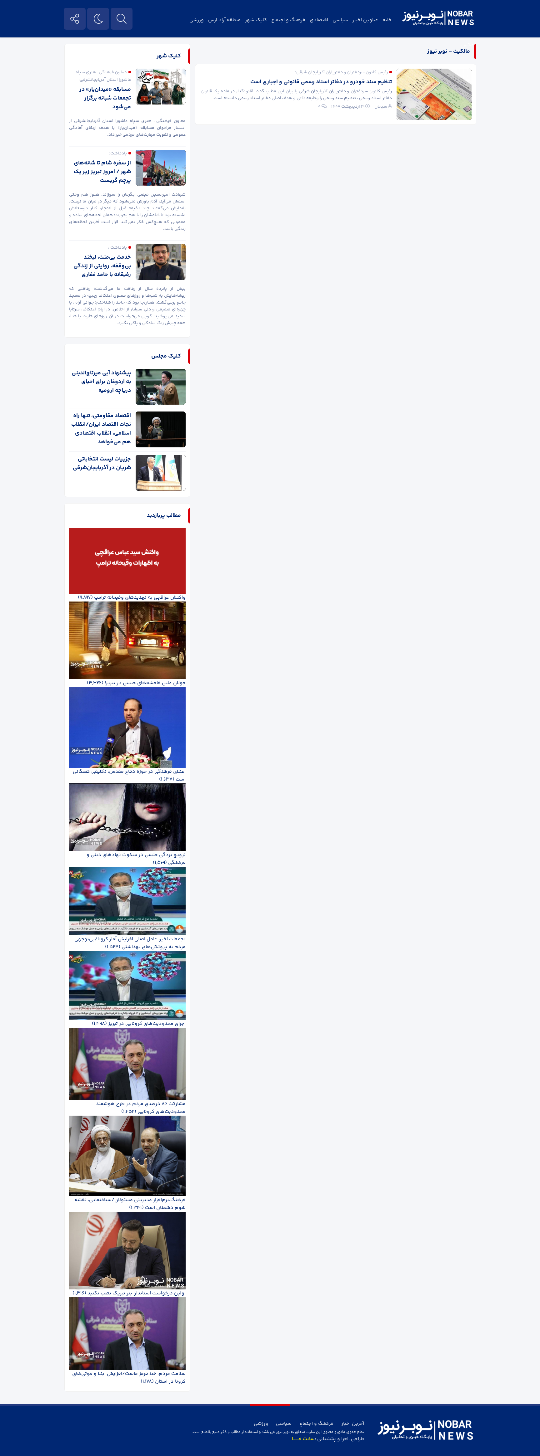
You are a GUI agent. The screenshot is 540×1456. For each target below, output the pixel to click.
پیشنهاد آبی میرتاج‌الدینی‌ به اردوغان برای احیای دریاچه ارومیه (101, 382)
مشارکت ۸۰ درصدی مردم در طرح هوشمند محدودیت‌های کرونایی (141, 1108)
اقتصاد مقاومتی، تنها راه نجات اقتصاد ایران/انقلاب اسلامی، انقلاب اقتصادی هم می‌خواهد (101, 428)
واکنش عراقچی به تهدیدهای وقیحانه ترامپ (140, 597)
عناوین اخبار (365, 20)
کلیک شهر (256, 20)
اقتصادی (319, 20)
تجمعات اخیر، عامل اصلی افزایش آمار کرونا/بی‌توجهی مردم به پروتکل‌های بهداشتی (130, 943)
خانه (387, 20)
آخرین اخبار (352, 1424)
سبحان (380, 106)
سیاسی (340, 20)
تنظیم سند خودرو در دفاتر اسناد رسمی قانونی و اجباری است (321, 82)
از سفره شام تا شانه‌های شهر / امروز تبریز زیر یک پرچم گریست (102, 172)
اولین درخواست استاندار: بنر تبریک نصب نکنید (137, 1293)
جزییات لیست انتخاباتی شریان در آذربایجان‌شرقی (102, 463)
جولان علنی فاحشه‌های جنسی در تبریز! (145, 683)
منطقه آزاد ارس (224, 20)
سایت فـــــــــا (303, 1439)
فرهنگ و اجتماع (288, 20)
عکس (467, 45)
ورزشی (196, 20)
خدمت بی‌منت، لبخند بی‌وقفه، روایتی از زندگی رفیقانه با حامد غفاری (102, 266)
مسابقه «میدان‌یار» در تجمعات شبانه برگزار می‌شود (105, 98)
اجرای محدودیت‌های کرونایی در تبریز (147, 1024)
